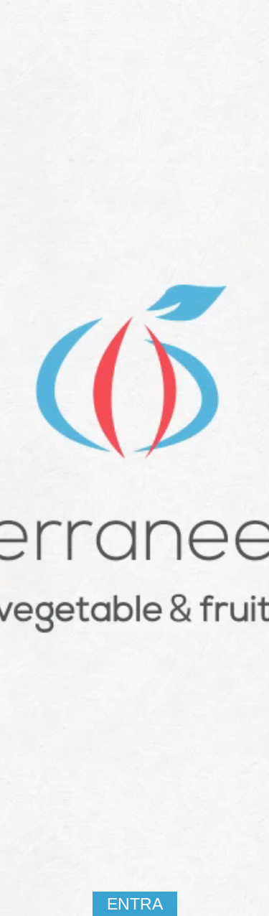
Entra (135, 903)
